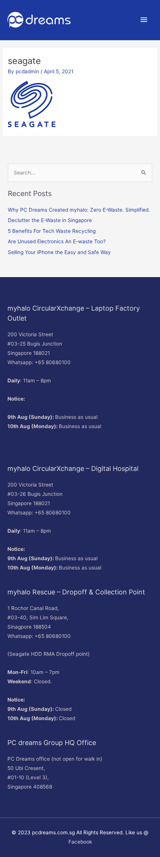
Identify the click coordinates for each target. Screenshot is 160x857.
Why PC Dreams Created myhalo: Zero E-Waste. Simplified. (79, 210)
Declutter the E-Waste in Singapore (50, 220)
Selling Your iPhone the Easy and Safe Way (59, 252)
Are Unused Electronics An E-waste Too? (57, 241)
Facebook (80, 842)
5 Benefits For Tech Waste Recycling (52, 231)
